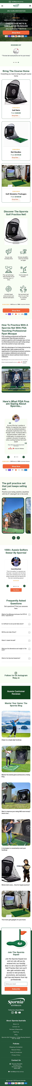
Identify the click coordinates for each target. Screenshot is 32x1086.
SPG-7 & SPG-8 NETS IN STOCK (16, 11)
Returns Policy (16, 1049)
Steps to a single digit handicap (11, 740)
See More (16, 590)
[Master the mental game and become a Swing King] (16, 759)
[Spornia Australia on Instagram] (12, 1012)
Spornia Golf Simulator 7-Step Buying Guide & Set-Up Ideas (16, 1038)
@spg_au (16, 676)
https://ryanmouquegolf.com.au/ (9, 362)
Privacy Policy (16, 1055)
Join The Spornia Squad (16, 953)
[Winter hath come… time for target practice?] (16, 869)
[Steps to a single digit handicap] (16, 724)
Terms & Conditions (16, 1052)
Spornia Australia (20, 1080)
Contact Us (16, 1026)
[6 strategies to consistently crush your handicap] (16, 832)
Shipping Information (16, 1047)
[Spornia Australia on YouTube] (19, 1012)
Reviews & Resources (16, 1029)
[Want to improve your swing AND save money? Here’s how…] (16, 795)
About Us (16, 1024)
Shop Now (16, 33)
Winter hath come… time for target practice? (16, 885)
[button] (13, 62)
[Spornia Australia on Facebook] (16, 1012)
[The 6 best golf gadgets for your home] (16, 904)
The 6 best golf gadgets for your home (14, 919)
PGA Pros (16, 1032)
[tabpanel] (16, 436)
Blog (16, 1034)
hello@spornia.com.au (17, 1071)
